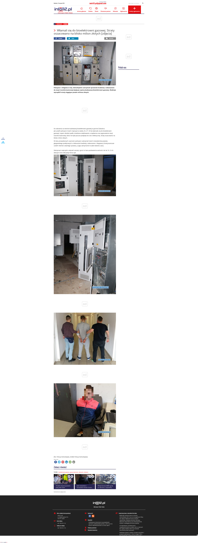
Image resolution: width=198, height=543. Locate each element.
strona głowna (81, 11)
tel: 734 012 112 (62, 523)
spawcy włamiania (74, 472)
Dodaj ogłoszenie (134, 11)
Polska (90, 11)
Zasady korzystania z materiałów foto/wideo (128, 513)
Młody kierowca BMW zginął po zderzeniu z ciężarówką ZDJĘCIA (105, 487)
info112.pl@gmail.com (97, 3)
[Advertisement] (99, 539)
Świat (96, 11)
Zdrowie (115, 11)
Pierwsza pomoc (106, 11)
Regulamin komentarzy (92, 530)
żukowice (86, 472)
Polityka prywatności (92, 528)
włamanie (81, 472)
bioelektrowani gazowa (63, 472)
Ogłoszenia (123, 11)
